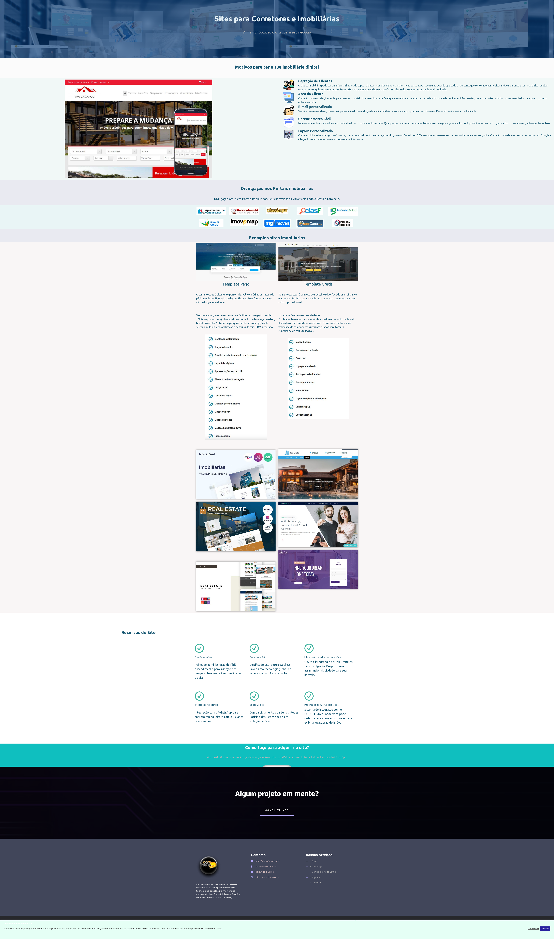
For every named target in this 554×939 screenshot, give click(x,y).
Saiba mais (533, 928)
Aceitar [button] (545, 928)
